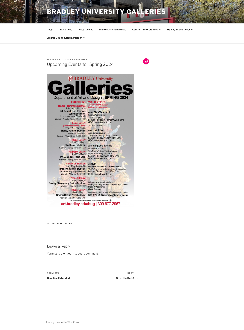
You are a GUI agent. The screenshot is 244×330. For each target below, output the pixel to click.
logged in (68, 253)
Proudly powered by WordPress (62, 322)
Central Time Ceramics (145, 29)
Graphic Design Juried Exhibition (64, 37)
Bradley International (178, 29)
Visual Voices (85, 29)
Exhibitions (66, 29)
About (50, 29)
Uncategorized (62, 223)
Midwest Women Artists (112, 29)
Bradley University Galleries (106, 11)
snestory (80, 59)
